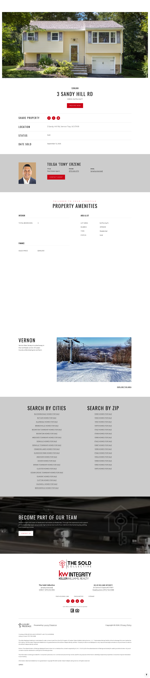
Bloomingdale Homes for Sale (46, 414)
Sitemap (91, 596)
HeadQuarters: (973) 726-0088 (103, 590)
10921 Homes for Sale (103, 422)
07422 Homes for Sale (103, 441)
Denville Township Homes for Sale (46, 445)
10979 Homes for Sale (103, 426)
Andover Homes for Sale (47, 457)
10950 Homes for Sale (103, 465)
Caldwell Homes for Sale (46, 484)
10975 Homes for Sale (103, 469)
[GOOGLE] (82, 601)
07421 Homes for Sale (103, 430)
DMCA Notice (78, 596)
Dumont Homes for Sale (47, 476)
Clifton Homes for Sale (47, 480)
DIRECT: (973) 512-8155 (47, 590)
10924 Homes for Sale (103, 457)
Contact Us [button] (26, 533)
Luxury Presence (50, 625)
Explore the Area (124, 387)
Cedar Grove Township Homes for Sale (47, 472)
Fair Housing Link (62, 596)
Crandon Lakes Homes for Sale (47, 449)
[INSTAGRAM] (72, 601)
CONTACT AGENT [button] (56, 177)
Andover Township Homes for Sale (46, 437)
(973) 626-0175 (74, 171)
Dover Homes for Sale (47, 461)
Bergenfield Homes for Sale (47, 488)
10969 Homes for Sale (103, 437)
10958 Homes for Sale (103, 461)
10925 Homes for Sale (103, 418)
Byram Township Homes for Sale (46, 465)
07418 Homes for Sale (103, 433)
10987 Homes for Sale (103, 445)
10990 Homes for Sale (103, 414)
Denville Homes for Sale (47, 441)
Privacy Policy (126, 625)
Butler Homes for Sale (46, 418)
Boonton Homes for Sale (46, 433)
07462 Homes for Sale (103, 453)
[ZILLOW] (77, 601)
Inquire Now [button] (75, 105)
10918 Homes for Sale (103, 449)
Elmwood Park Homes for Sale (47, 453)
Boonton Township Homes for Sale (47, 430)
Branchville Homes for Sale (47, 426)
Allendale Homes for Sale (47, 422)
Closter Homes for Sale (47, 469)
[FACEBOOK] (68, 601)
